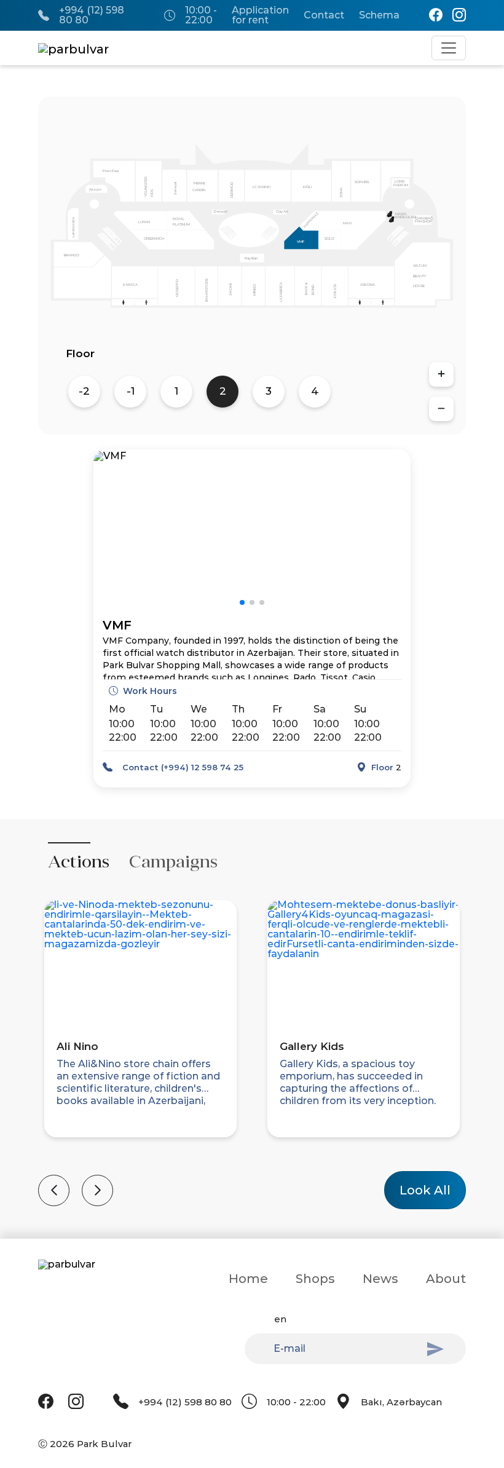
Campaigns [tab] (173, 861)
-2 (84, 391)
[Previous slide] (53, 1190)
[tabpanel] (252, 1047)
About (446, 1278)
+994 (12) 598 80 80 (91, 15)
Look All (425, 1190)
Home (248, 1278)
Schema (379, 15)
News (380, 1278)
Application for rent (260, 15)
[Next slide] (97, 1190)
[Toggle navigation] (448, 48)
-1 (131, 391)
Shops (315, 1278)
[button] (242, 602)
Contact (324, 15)
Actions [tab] (78, 861)
